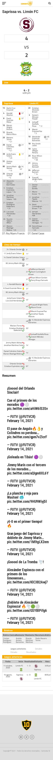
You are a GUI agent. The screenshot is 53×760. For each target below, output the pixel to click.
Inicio (21, 661)
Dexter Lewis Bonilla (35, 186)
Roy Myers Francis (15, 233)
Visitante (38, 661)
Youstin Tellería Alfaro (9, 221)
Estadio (14, 652)
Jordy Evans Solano (11, 155)
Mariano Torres (10, 138)
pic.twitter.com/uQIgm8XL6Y (27, 473)
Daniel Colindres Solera (10, 146)
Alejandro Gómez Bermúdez (11, 183)
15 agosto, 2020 (8, 675)
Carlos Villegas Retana (35, 150)
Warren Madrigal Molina (10, 228)
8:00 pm (48, 674)
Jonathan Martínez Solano (10, 197)
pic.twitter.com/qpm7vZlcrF (27, 437)
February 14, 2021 (20, 421)
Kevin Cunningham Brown (37, 206)
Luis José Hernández (11, 212)
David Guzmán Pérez (10, 120)
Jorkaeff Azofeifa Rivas (35, 124)
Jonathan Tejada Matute (35, 199)
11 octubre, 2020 (7, 666)
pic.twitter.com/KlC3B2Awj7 (27, 582)
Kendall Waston (10, 114)
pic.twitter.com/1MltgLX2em (28, 542)
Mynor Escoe (34, 192)
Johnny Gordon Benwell (35, 165)
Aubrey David (9, 162)
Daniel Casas (38, 233)
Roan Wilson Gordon (37, 156)
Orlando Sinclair (10, 174)
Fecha (7, 661)
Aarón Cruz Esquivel (11, 109)
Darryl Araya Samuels (37, 227)
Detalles (38, 649)
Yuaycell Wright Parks (37, 178)
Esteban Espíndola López (10, 190)
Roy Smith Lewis (36, 144)
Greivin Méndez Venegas (35, 220)
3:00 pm (48, 665)
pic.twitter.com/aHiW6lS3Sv (27, 408)
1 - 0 (28, 665)
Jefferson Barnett (35, 171)
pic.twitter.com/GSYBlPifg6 (27, 610)
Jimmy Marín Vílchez (12, 167)
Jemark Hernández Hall (36, 213)
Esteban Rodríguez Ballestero (11, 204)
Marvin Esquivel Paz (37, 130)
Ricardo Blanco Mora (11, 133)
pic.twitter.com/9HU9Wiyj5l (27, 501)
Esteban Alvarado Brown (35, 110)
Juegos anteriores (18, 649)
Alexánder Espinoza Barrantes (36, 138)
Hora (47, 661)
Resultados (31, 652)
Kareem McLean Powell (35, 117)
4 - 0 (28, 674)
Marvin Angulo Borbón (9, 127)
